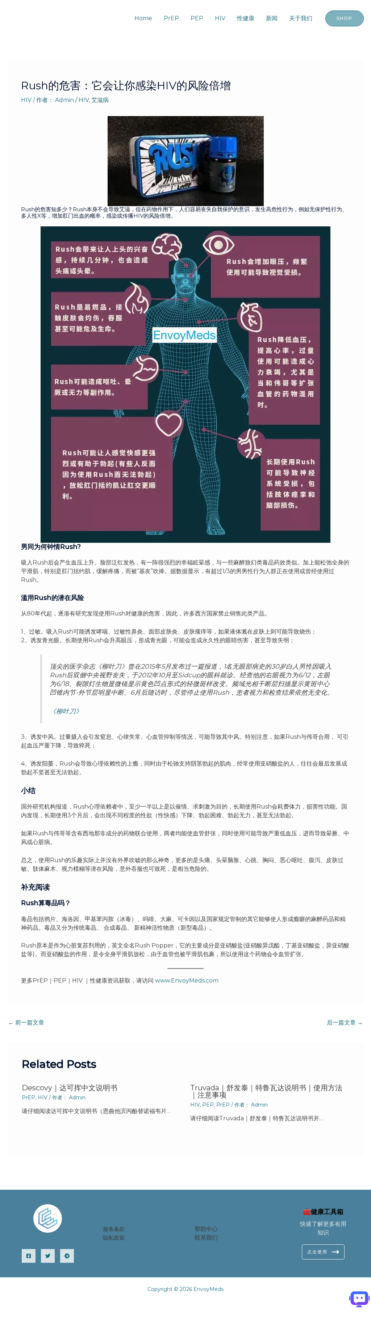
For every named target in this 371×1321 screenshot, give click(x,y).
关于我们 (300, 18)
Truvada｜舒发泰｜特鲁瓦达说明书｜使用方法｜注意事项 (266, 1091)
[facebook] (29, 1256)
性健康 (245, 18)
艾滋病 (100, 100)
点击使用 (317, 1251)
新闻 (272, 18)
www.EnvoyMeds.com (186, 980)
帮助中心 (206, 1229)
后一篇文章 (345, 1022)
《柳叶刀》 (66, 711)
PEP (197, 18)
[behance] (67, 1256)
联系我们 (206, 1237)
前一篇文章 (26, 1022)
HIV (220, 18)
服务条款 (114, 1229)
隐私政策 (114, 1237)
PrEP (171, 18)
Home (143, 18)
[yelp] (48, 1256)
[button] (344, 18)
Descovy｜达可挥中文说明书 (69, 1087)
